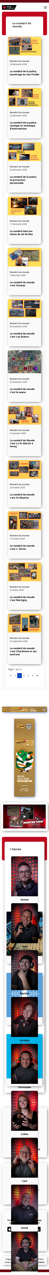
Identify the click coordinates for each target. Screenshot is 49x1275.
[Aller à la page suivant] (33, 675)
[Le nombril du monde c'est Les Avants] (24, 308)
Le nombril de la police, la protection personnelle (23, 179)
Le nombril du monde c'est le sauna (22, 390)
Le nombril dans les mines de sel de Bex (21, 233)
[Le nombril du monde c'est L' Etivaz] (24, 520)
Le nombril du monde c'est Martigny (22, 598)
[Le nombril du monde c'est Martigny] (24, 572)
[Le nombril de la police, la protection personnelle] (24, 151)
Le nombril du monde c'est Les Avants (22, 335)
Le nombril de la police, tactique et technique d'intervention (23, 125)
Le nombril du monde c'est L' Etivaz (22, 547)
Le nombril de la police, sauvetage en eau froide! (24, 73)
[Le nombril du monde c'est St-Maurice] (24, 469)
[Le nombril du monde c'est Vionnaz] (24, 257)
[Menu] (45, 7)
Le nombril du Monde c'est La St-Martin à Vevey (22, 443)
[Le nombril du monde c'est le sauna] (24, 361)
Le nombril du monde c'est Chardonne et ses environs (23, 651)
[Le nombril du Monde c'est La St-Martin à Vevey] (24, 415)
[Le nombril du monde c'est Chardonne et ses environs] (24, 623)
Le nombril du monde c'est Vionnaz (22, 284)
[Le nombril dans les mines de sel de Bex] (24, 206)
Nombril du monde (19, 61)
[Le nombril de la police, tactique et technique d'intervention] (24, 97)
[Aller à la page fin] (37, 675)
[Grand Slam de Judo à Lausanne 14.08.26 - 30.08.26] (24, 709)
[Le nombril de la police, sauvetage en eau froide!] (24, 46)
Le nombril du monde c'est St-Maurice (22, 496)
